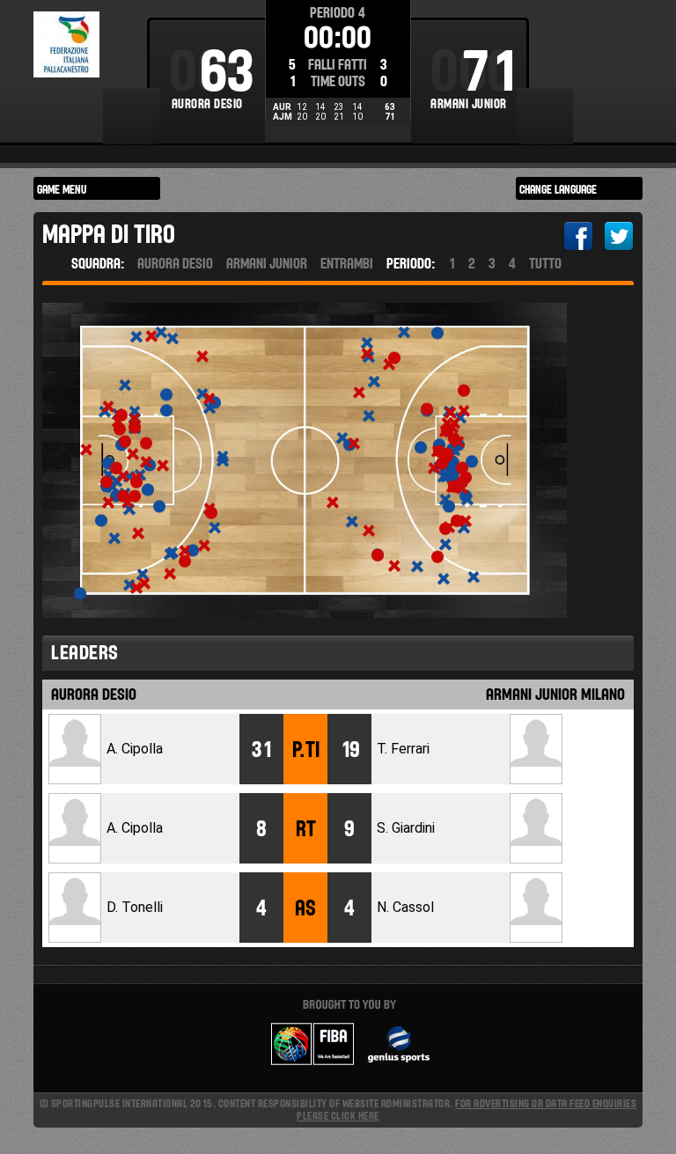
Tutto (545, 263)
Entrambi (346, 263)
